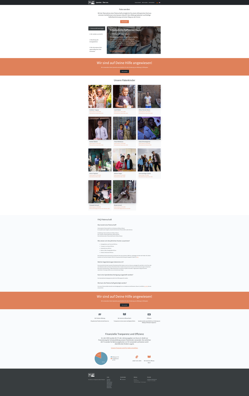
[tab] (96, 28)
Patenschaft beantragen (117, 51)
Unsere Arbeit (138, 2)
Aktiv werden (145, 2)
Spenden (99, 2)
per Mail (146, 286)
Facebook (123, 379)
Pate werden (124, 21)
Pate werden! (124, 71)
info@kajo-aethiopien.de (152, 379)
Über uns (105, 2)
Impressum (109, 386)
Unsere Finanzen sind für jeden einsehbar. (124, 348)
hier (138, 257)
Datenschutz (109, 387)
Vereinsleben (151, 2)
